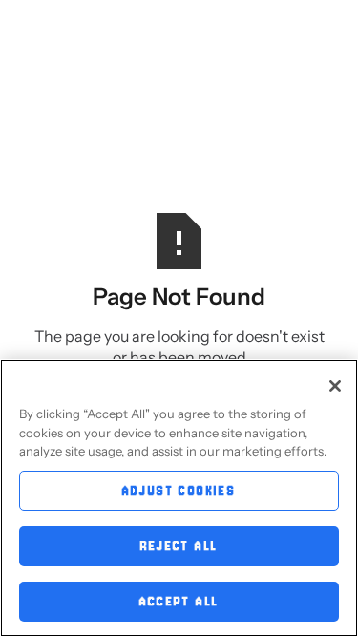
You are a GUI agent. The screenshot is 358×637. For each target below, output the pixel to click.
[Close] (335, 386)
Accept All (179, 601)
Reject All (179, 546)
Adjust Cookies (179, 490)
